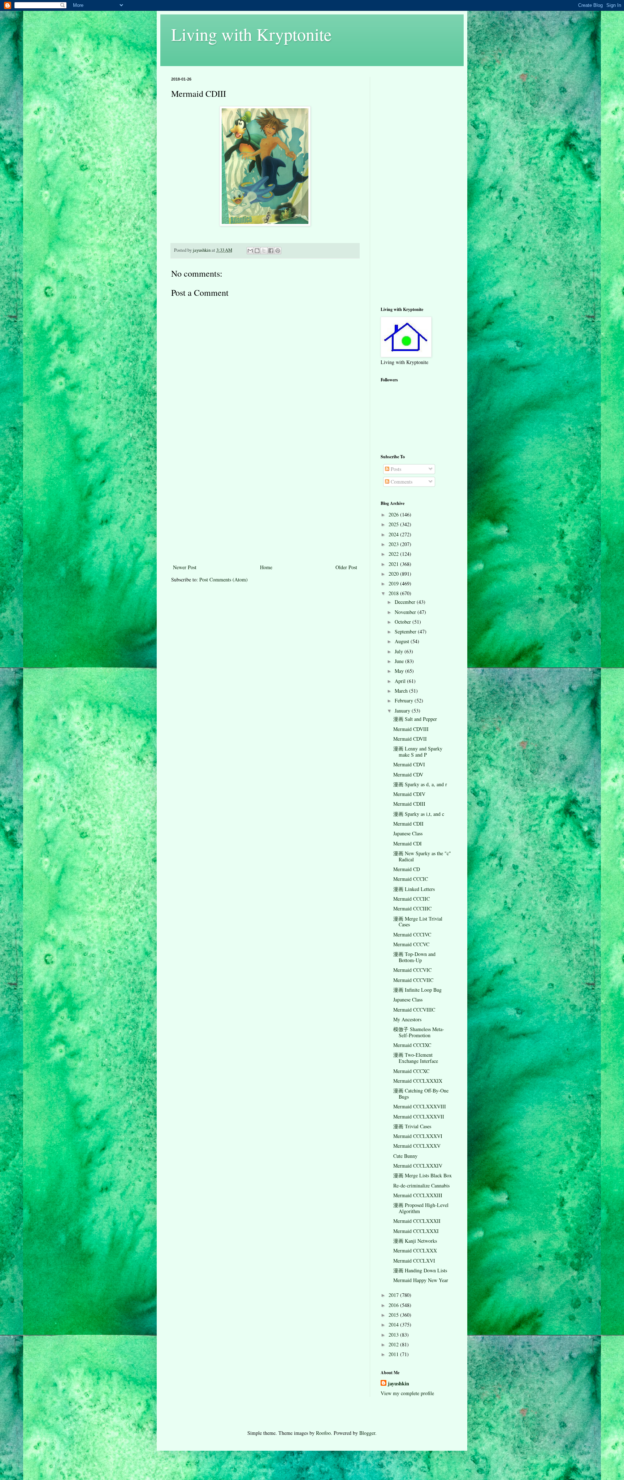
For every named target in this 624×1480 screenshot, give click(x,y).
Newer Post (184, 567)
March (402, 690)
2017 (394, 1294)
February (405, 700)
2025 (394, 524)
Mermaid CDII (408, 823)
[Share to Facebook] (270, 250)
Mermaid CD (406, 869)
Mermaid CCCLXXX (415, 1250)
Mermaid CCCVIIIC (414, 1009)
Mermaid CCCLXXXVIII (419, 1106)
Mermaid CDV (408, 774)
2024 (394, 534)
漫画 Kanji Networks (415, 1240)
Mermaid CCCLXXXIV (417, 1165)
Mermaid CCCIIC (411, 898)
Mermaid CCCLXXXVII (418, 1116)
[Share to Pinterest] (277, 250)
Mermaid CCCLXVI (414, 1260)
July (399, 651)
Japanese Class (407, 833)
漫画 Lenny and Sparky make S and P (417, 751)
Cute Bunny (405, 1155)
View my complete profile (407, 1393)
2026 (394, 514)
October (403, 621)
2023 (394, 544)
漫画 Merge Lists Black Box (422, 1175)
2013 (394, 1334)
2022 (394, 553)
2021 (394, 564)
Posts (395, 469)
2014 (394, 1324)
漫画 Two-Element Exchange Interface (415, 1057)
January (403, 710)
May (400, 670)
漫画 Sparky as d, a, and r (420, 784)
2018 (394, 593)
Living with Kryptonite (251, 34)
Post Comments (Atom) (223, 579)
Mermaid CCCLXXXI (416, 1231)
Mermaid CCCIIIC (412, 908)
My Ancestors (407, 1019)
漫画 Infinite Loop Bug (417, 989)
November (406, 612)
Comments (400, 481)
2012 (394, 1344)
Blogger (367, 1432)
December (406, 601)
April (401, 681)
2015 (394, 1314)
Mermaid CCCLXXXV (417, 1145)
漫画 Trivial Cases (412, 1126)
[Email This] (250, 250)
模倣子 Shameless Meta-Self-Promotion (418, 1032)
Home (266, 567)
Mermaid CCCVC (411, 944)
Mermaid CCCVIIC (413, 980)
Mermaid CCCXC (411, 1071)
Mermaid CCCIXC (412, 1045)
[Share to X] (264, 250)
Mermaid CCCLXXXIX (417, 1080)
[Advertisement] (265, 508)
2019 (394, 583)
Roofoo (323, 1432)
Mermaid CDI (407, 843)
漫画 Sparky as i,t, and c (418, 813)
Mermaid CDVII (410, 738)
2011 (394, 1354)
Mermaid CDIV (409, 794)
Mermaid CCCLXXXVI (417, 1136)
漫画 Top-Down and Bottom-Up (414, 957)
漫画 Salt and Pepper (415, 718)
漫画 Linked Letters (414, 889)
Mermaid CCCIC (410, 878)
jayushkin (398, 1383)
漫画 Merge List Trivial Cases (417, 921)
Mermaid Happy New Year (420, 1280)
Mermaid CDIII (409, 803)
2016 (394, 1305)
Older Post (346, 567)
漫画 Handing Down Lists (420, 1270)
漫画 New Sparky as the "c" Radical (422, 856)
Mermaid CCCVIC (412, 969)
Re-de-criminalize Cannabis (421, 1185)
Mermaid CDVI (409, 764)
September (406, 631)
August (403, 641)
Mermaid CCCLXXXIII (417, 1195)
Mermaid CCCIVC (412, 934)
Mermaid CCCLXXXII (417, 1220)
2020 (394, 573)
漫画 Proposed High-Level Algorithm (420, 1208)
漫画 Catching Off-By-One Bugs (420, 1093)
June (400, 661)
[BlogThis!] (257, 250)
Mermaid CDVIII (411, 729)
